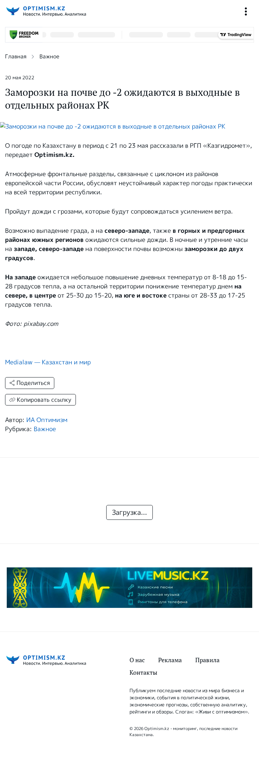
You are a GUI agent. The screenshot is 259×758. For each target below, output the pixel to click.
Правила (207, 660)
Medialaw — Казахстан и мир (48, 362)
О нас (137, 660)
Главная (15, 56)
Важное (49, 56)
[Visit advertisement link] (129, 587)
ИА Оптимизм (46, 420)
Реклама (170, 660)
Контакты (143, 672)
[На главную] (45, 11)
